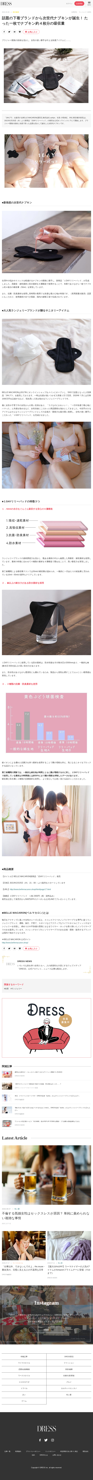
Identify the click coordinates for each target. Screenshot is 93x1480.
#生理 (6, 989)
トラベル (24, 1388)
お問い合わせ (57, 1455)
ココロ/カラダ (24, 1382)
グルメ (68, 1382)
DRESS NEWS (24, 961)
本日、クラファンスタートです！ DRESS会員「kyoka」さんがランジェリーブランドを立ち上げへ (47, 1096)
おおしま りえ (6, 1223)
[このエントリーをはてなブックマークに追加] (14, 32)
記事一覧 (7, 1451)
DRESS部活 (69, 1357)
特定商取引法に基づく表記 (69, 1451)
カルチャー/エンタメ (69, 1388)
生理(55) (74, 12)
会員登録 (79, 3)
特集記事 (24, 1357)
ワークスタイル (24, 1376)
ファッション (69, 1363)
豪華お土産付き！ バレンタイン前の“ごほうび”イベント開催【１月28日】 (39, 1072)
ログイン (69, 3)
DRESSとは (44, 1455)
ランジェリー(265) (85, 12)
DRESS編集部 (19, 1099)
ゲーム (24, 1401)
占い (24, 1395)
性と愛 (17, 1209)
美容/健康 (16, 12)
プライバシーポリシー (33, 1451)
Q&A (33, 1455)
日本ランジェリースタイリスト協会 (26, 1088)
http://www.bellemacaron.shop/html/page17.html (30, 889)
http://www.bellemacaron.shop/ (15, 943)
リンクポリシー (50, 1451)
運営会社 (85, 1451)
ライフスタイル (18, 1263)
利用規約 (18, 1451)
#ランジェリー (16, 989)
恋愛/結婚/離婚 (24, 1369)
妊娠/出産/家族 (68, 1376)
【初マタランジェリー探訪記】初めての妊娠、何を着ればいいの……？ (38, 1084)
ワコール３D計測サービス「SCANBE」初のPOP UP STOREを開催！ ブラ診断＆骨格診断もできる (47, 1121)
